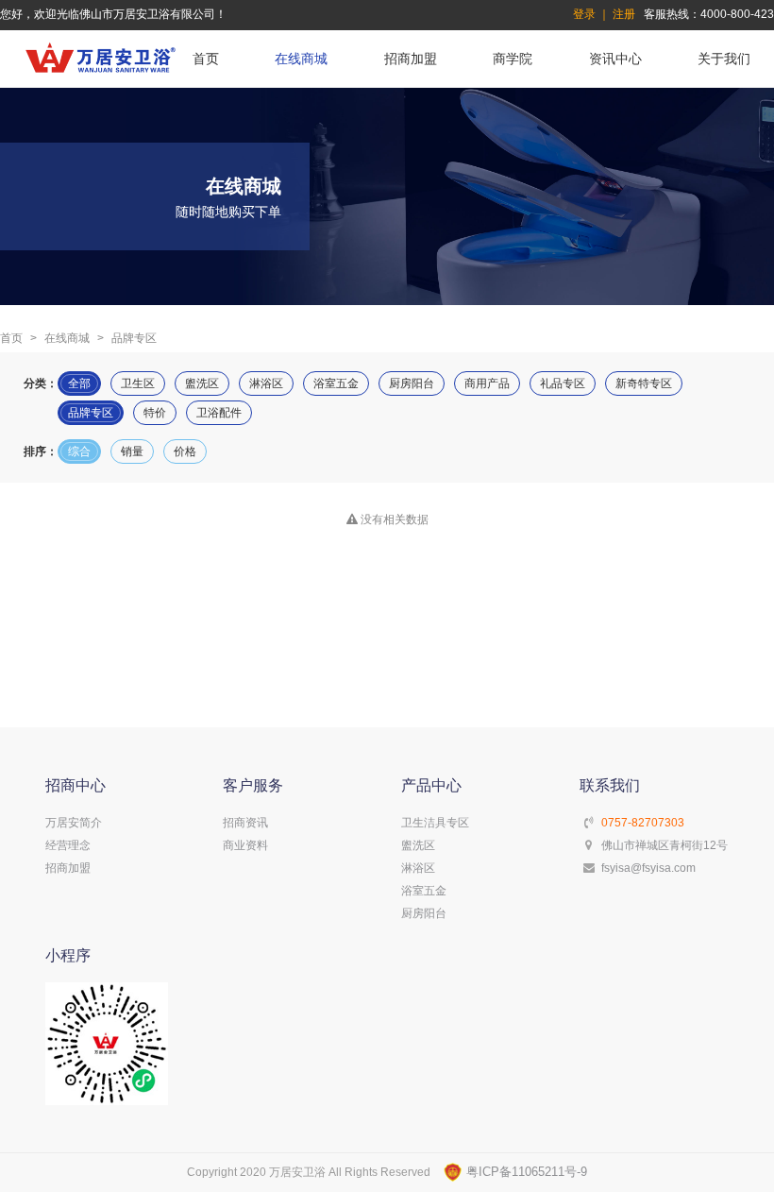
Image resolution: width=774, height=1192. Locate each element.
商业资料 (245, 845)
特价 (154, 412)
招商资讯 (245, 822)
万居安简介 (73, 822)
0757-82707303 (642, 822)
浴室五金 (336, 383)
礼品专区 (562, 383)
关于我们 (724, 58)
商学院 (512, 58)
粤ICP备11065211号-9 (525, 1172)
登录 (584, 14)
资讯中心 (615, 58)
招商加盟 (410, 58)
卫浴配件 (219, 412)
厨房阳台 (411, 383)
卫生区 (138, 383)
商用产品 (487, 383)
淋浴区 (266, 383)
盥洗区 (202, 383)
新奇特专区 (643, 383)
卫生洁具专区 (435, 822)
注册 (624, 14)
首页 (206, 58)
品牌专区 (90, 412)
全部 (79, 383)
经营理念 (68, 845)
